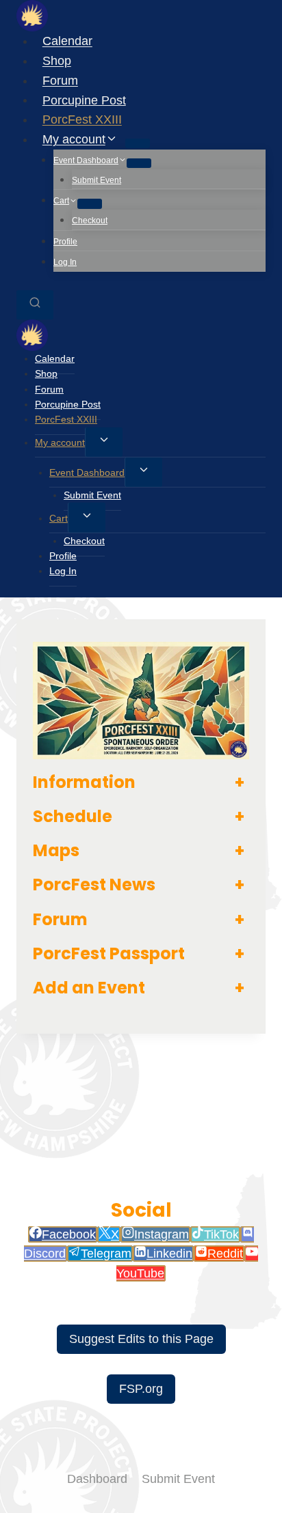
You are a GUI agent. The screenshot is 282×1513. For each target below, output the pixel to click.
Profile (65, 241)
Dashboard (97, 1479)
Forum (60, 80)
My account (60, 442)
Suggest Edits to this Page (141, 1339)
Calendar (67, 41)
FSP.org (141, 1389)
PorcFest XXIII (82, 119)
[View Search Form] (34, 305)
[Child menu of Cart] (89, 203)
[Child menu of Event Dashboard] (139, 163)
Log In (65, 262)
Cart (58, 518)
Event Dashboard (87, 472)
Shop (56, 61)
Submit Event (96, 180)
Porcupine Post (84, 100)
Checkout (89, 220)
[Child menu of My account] (137, 143)
